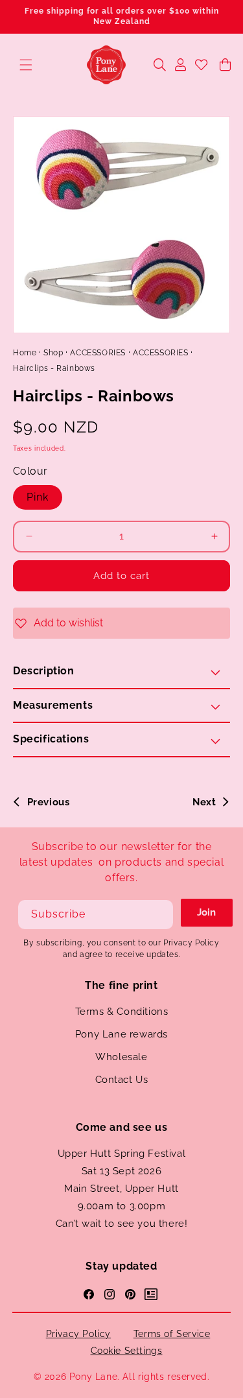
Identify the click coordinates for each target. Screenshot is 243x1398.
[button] (26, 65)
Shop (53, 352)
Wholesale (121, 1057)
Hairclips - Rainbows (54, 368)
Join (206, 912)
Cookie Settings (127, 1350)
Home (24, 352)
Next (204, 802)
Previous (48, 802)
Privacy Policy (78, 1334)
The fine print (121, 985)
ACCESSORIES (98, 352)
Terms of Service (172, 1334)
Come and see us (122, 1127)
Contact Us (121, 1079)
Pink (38, 497)
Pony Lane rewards (121, 1034)
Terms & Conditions (121, 1011)
